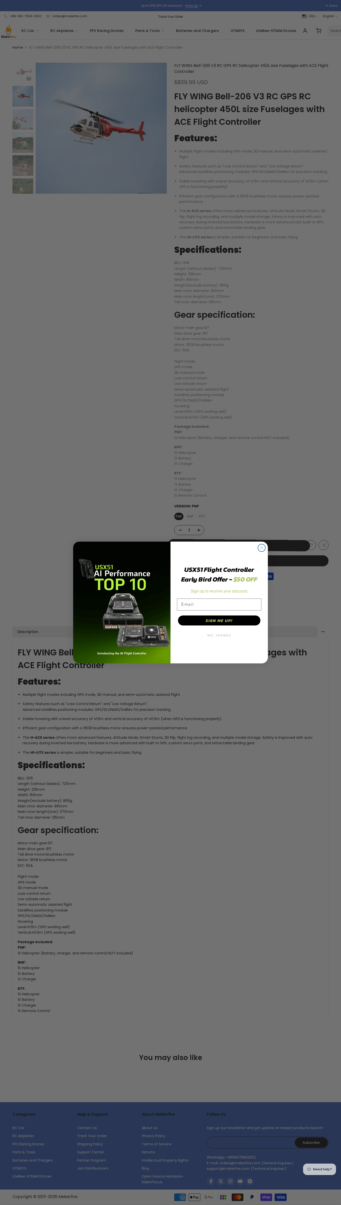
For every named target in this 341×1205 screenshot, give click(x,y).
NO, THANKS (219, 635)
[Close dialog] (261, 548)
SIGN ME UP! (219, 620)
